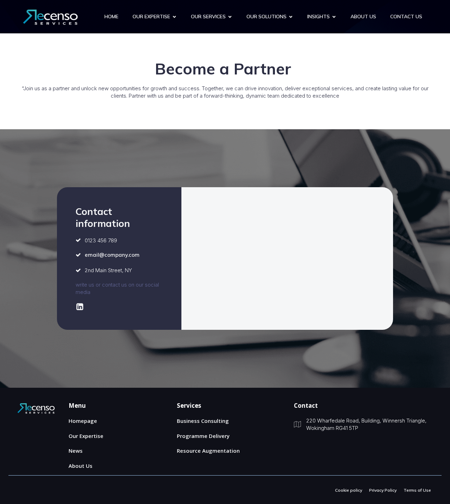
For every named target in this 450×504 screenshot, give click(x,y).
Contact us (406, 16)
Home (111, 16)
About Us (363, 16)
